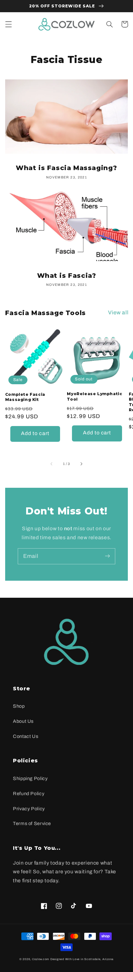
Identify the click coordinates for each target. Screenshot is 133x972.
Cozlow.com (40, 959)
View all (118, 312)
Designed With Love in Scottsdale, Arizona (82, 959)
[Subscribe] (107, 556)
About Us (23, 721)
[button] (8, 24)
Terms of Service (32, 823)
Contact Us (25, 736)
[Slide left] (52, 464)
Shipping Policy (30, 778)
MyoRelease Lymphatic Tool (94, 396)
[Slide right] (81, 464)
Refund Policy (28, 793)
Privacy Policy (29, 808)
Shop (19, 706)
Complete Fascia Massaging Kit (25, 397)
